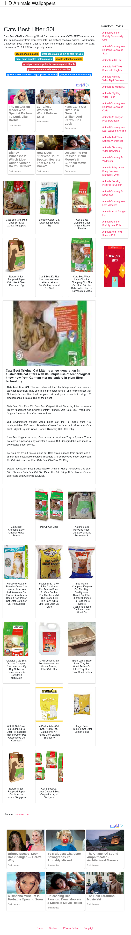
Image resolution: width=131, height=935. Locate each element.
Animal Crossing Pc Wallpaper (112, 159)
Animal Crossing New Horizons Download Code (113, 106)
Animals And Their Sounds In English (112, 68)
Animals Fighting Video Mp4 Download (113, 78)
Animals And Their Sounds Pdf (112, 233)
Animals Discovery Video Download (112, 148)
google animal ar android (69, 59)
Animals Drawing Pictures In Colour (112, 182)
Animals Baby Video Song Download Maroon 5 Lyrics (113, 171)
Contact (53, 928)
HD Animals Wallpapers (30, 3)
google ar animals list (27, 53)
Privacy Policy (70, 928)
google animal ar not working (75, 74)
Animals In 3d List (111, 60)
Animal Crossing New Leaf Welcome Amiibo (114, 128)
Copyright (89, 928)
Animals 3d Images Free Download (112, 118)
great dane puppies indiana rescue (34, 59)
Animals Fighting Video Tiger (111, 94)
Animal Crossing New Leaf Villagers (113, 203)
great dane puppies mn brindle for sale (62, 53)
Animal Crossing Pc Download (112, 192)
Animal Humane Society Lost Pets (111, 223)
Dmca (40, 928)
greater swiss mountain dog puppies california (32, 74)
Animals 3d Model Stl (113, 86)
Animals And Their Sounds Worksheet (112, 138)
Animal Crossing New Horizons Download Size (113, 49)
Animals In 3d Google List (114, 213)
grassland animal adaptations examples (49, 69)
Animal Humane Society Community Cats (112, 36)
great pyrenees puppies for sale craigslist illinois (49, 64)
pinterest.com (22, 814)
